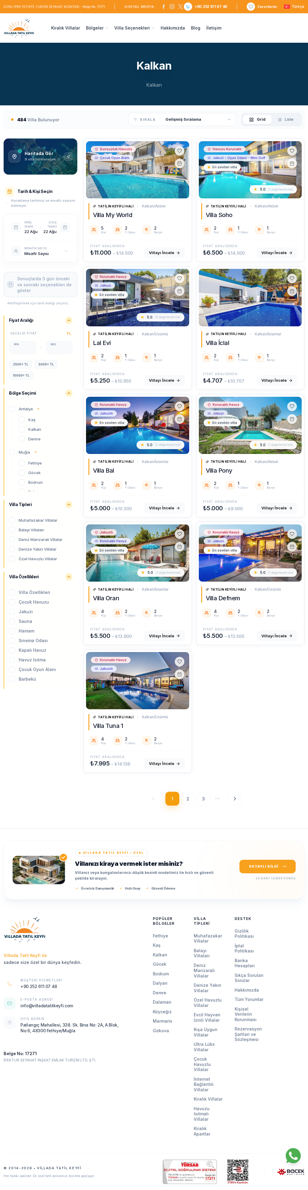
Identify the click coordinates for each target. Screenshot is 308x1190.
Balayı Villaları (202, 953)
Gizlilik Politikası (244, 933)
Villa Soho (219, 215)
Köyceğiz (162, 1011)
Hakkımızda (173, 27)
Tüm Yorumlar (249, 999)
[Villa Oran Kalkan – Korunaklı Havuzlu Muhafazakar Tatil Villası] (137, 553)
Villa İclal (217, 342)
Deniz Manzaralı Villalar (204, 970)
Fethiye (160, 935)
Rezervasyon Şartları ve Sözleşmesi (248, 1034)
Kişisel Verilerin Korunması (246, 1014)
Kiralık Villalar (65, 27)
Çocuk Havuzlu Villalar (202, 1064)
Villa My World (112, 215)
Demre (159, 992)
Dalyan (160, 983)
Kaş (157, 945)
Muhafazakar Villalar (208, 938)
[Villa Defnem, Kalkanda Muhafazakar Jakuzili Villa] (250, 553)
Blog (195, 27)
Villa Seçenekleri (132, 27)
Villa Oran (106, 598)
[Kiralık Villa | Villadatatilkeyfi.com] (25, 929)
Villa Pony (219, 470)
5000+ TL (46, 364)
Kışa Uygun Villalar (205, 1032)
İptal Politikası (244, 948)
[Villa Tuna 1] (137, 680)
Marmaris (162, 1021)
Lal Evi (102, 342)
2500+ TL (20, 364)
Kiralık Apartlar (202, 1131)
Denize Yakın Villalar (207, 988)
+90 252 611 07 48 (211, 6)
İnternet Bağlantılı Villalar (204, 1084)
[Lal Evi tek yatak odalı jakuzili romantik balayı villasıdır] (137, 297)
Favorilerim (267, 7)
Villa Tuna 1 (108, 725)
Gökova (161, 1030)
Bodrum (161, 973)
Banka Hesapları (245, 963)
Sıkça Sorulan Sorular (249, 978)
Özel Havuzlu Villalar (208, 1002)
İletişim (213, 27)
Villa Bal (103, 470)
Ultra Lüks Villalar (204, 1047)
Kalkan (160, 954)
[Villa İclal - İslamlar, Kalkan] (250, 297)
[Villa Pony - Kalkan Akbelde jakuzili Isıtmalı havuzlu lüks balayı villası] (250, 425)
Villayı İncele (161, 252)
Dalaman (162, 1002)
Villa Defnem (223, 598)
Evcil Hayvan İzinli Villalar (207, 1017)
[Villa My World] (137, 169)
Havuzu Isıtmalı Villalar (202, 1114)
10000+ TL (21, 375)
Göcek (159, 964)
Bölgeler (94, 27)
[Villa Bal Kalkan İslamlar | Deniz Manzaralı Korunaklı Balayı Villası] (137, 425)
